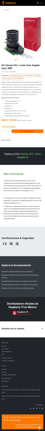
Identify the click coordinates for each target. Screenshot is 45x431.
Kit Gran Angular (7, 78)
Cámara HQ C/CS (17, 75)
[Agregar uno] (9, 131)
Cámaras (6, 9)
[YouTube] (34, 408)
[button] (2, 35)
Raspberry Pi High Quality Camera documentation (18, 288)
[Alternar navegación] (41, 3)
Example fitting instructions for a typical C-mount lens (19, 281)
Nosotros (4, 346)
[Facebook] (39, 408)
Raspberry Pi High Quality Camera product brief (17, 271)
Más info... (35, 94)
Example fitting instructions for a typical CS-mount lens (20, 285)
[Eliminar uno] (3, 131)
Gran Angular (28, 75)
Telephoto (38, 75)
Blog (3, 354)
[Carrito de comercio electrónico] (38, 3)
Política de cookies (15, 420)
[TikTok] (30, 408)
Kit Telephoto (18, 78)
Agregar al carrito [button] (28, 131)
